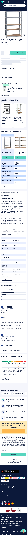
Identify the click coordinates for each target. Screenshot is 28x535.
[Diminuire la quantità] (2, 53)
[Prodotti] (2, 5)
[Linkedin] (2, 487)
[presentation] (24, 379)
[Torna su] (22, 503)
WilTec (7, 95)
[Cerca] (5, 6)
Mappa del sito (17, 517)
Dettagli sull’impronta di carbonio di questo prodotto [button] (11, 378)
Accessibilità (4, 527)
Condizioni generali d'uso (14, 523)
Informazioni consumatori (7, 525)
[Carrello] (24, 1)
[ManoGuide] (23, 531)
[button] (13, 87)
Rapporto (17, 525)
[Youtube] (12, 487)
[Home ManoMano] (10, 1)
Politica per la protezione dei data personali (12, 521)
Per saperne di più (16, 462)
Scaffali (3, 386)
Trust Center (4, 523)
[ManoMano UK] (6, 503)
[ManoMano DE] (9, 503)
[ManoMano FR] (2, 503)
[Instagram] (9, 487)
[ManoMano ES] (12, 503)
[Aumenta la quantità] (8, 53)
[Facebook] (6, 487)
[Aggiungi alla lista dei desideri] (24, 35)
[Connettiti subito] (20, 1)
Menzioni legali (5, 519)
